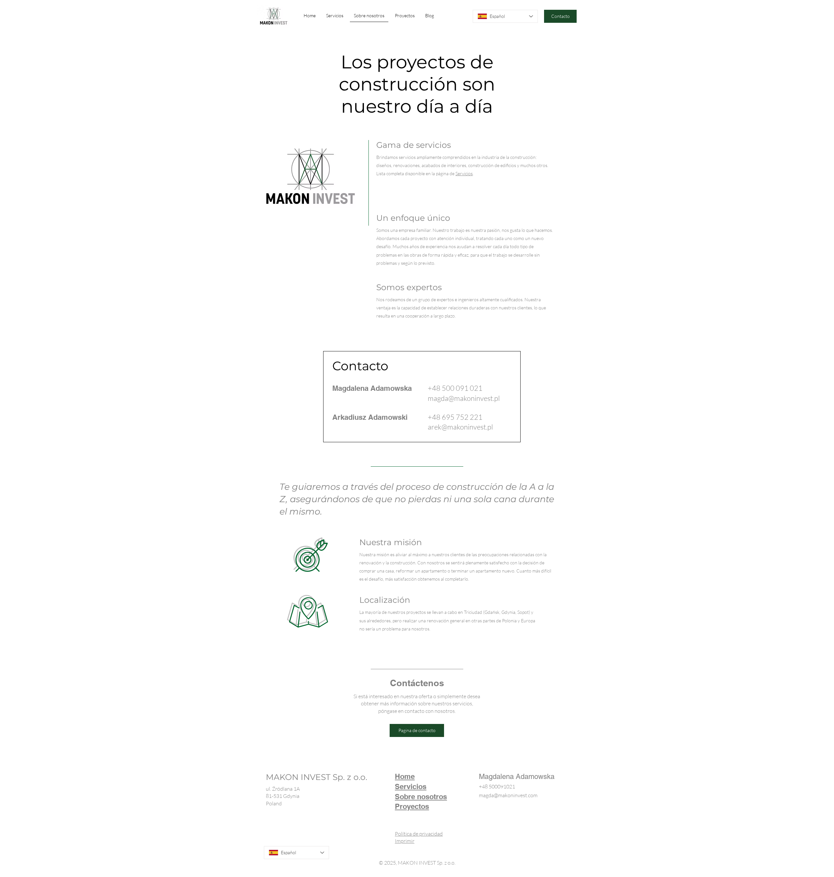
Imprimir (404, 841)
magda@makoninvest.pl (464, 398)
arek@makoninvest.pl (460, 426)
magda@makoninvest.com (508, 795)
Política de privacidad (419, 833)
